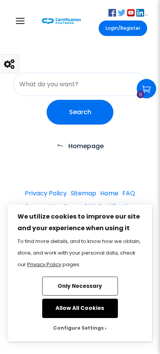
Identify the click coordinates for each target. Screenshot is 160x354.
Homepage (85, 146)
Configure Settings (78, 328)
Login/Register (123, 28)
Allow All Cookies (80, 308)
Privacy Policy (44, 264)
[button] (112, 12)
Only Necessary (79, 286)
